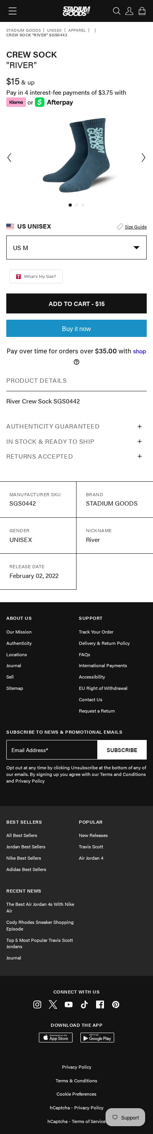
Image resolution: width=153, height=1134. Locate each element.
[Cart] (142, 11)
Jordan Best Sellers (26, 846)
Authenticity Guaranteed (53, 425)
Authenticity (19, 642)
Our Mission (19, 631)
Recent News (24, 890)
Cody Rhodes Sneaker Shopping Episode (40, 925)
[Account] (129, 11)
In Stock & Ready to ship (50, 441)
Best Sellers (24, 822)
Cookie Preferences (76, 1093)
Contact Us (90, 699)
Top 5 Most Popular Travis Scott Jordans (39, 943)
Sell (10, 676)
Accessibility (92, 676)
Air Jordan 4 (91, 857)
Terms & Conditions (76, 1080)
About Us (19, 618)
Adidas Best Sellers (26, 869)
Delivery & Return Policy (104, 642)
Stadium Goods (23, 30)
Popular (91, 822)
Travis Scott (91, 846)
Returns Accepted (39, 456)
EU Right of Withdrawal (103, 687)
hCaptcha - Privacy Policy (77, 1107)
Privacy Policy (76, 1066)
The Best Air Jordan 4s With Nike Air (40, 907)
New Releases (93, 835)
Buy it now (76, 329)
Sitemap (14, 687)
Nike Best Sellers (23, 857)
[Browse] (12, 11)
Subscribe (122, 750)
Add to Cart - (77, 303)
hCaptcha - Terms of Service (76, 1121)
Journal (13, 665)
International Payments (103, 665)
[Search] (117, 11)
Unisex (54, 30)
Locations (16, 654)
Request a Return (97, 710)
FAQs (84, 654)
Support (91, 618)
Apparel (77, 30)
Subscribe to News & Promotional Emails (64, 732)
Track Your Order (96, 631)
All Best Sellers (21, 835)
